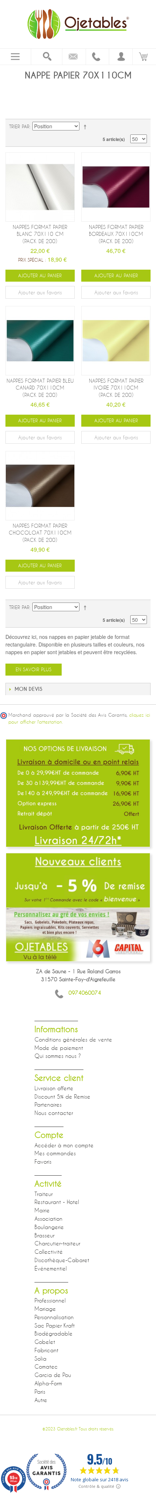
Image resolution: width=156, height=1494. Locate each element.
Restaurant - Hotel (56, 1202)
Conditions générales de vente (73, 1039)
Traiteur (43, 1194)
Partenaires (48, 1104)
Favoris (43, 1161)
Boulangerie (49, 1227)
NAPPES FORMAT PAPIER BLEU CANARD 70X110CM (40, 388)
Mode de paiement (58, 1047)
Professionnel (50, 1300)
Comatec (46, 1366)
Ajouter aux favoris (40, 292)
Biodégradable (53, 1333)
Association (48, 1218)
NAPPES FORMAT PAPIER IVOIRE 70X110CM (116, 388)
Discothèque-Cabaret (61, 1260)
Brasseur (44, 1235)
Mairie (42, 1210)
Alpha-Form (48, 1383)
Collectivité (48, 1251)
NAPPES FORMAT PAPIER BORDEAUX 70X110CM (116, 234)
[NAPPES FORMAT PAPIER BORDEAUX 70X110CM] (116, 187)
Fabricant (46, 1350)
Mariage (45, 1308)
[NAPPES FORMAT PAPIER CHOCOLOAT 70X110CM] (40, 485)
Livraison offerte (53, 1088)
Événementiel (50, 1268)
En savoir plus (34, 669)
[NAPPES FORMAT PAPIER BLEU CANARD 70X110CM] (40, 340)
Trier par (19, 126)
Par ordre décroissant (86, 126)
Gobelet (44, 1341)
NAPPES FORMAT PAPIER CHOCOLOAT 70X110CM (40, 533)
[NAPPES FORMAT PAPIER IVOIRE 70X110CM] (116, 340)
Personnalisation (54, 1317)
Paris (39, 1391)
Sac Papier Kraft (54, 1325)
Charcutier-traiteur (57, 1243)
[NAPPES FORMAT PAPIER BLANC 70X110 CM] (40, 187)
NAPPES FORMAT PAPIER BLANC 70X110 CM (40, 234)
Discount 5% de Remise (62, 1096)
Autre (40, 1400)
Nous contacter (53, 1113)
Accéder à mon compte (64, 1145)
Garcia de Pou (52, 1375)
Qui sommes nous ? (57, 1055)
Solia (40, 1358)
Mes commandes (55, 1153)
